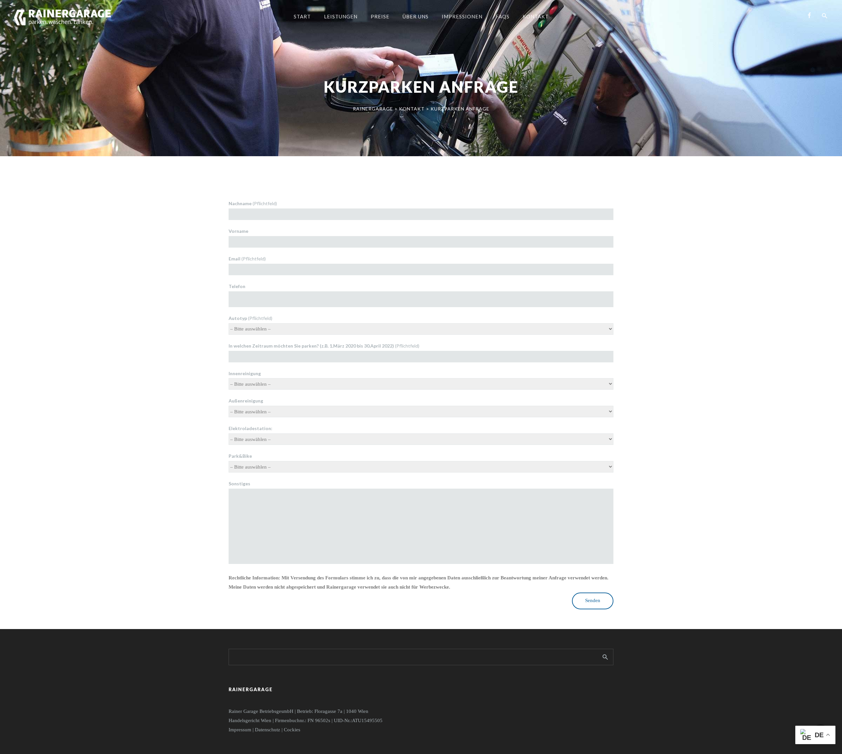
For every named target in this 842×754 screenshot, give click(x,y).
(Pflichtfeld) (253, 203)
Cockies (292, 729)
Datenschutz (267, 729)
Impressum (240, 729)
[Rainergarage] (62, 17)
